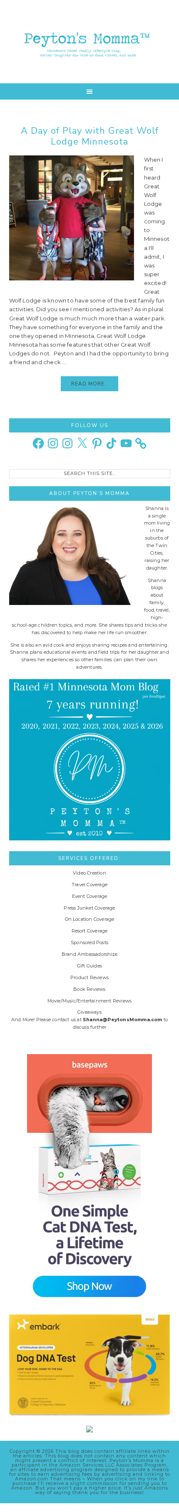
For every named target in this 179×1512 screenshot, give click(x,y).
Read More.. (89, 383)
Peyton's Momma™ (89, 41)
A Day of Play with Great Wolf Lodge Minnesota (90, 136)
